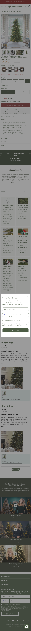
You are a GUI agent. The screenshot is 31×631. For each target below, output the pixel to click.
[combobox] (6, 315)
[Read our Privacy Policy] (28, 323)
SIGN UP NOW (15, 330)
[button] (26, 626)
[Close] (28, 296)
